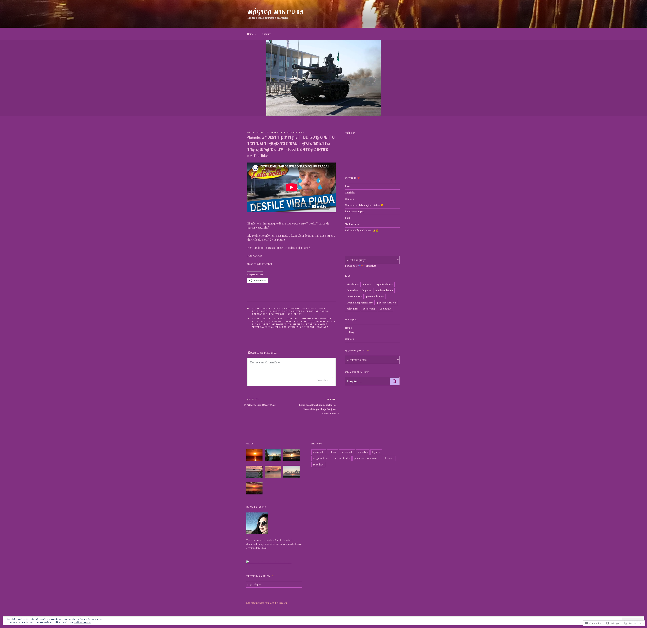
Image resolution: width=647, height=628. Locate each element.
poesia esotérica (386, 302)
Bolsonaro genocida (316, 318)
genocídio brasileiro (287, 324)
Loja (347, 217)
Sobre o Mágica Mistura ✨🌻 (361, 230)
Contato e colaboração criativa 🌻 (364, 205)
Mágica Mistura (275, 12)
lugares (275, 311)
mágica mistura (293, 311)
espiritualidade (384, 284)
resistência (277, 314)
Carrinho (350, 192)
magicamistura (293, 132)
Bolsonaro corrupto (284, 318)
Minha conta (352, 224)
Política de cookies (82, 622)
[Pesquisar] (394, 381)
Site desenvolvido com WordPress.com (266, 602)
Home (250, 34)
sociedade (294, 314)
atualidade (260, 308)
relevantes (260, 314)
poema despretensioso (360, 302)
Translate (370, 265)
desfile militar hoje (299, 321)
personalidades (317, 311)
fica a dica (309, 308)
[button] (255, 455)
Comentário (323, 380)
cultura (275, 308)
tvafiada (323, 327)
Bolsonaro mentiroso (268, 321)
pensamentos (354, 296)
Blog (347, 186)
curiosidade (291, 308)
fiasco (320, 321)
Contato (266, 34)
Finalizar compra (354, 211)
